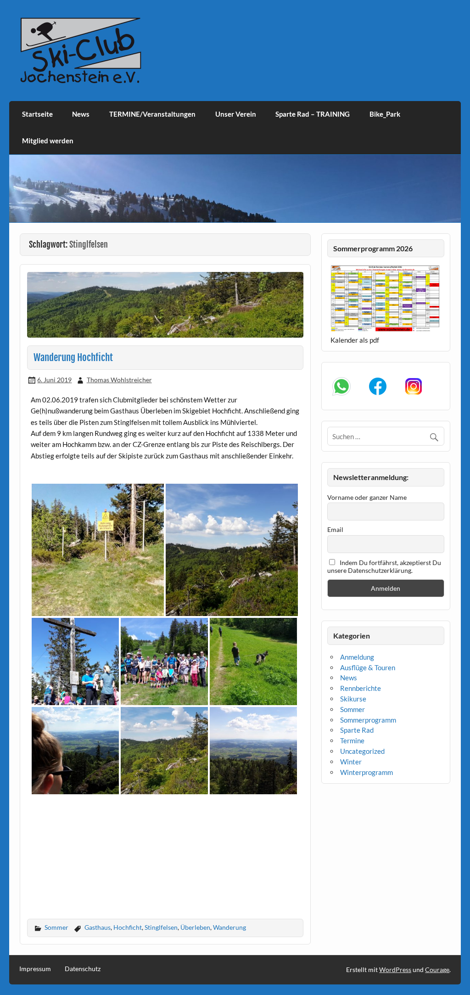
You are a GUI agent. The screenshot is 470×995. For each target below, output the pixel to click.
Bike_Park (384, 114)
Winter (351, 762)
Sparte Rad (357, 730)
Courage (437, 969)
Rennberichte (360, 688)
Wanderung (229, 927)
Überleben (195, 927)
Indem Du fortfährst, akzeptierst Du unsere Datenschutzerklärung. (384, 566)
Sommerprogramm (368, 720)
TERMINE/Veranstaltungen (152, 114)
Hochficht (127, 927)
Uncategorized (362, 751)
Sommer (56, 927)
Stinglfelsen (161, 927)
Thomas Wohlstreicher (119, 380)
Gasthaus (97, 927)
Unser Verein (235, 114)
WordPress (395, 969)
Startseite (37, 114)
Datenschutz (83, 969)
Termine (352, 740)
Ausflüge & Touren (367, 667)
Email (335, 529)
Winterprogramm (366, 772)
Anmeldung (357, 657)
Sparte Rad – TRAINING (312, 114)
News (81, 114)
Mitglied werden (47, 140)
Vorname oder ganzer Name (367, 497)
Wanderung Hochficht (73, 357)
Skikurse (353, 699)
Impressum (35, 969)
